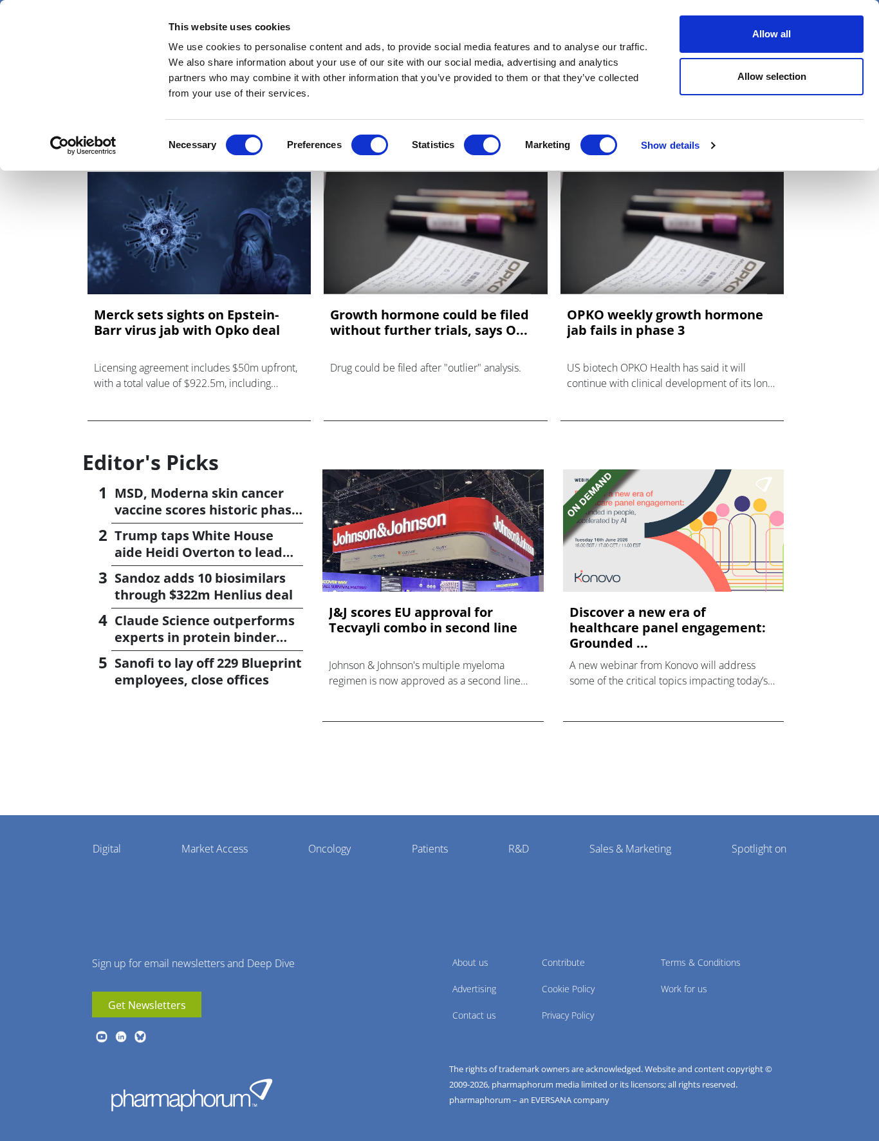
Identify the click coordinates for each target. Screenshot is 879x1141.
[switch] (369, 145)
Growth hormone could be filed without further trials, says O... (429, 322)
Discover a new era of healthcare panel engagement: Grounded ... (667, 628)
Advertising (474, 989)
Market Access (214, 849)
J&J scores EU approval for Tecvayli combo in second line (423, 620)
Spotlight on (759, 849)
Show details (670, 145)
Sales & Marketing (630, 849)
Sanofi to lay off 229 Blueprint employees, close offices (208, 671)
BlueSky (140, 1036)
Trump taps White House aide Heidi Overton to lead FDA (198, 552)
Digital (107, 849)
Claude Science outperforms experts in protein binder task (205, 637)
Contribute (563, 962)
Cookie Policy (568, 989)
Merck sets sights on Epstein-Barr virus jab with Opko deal (187, 322)
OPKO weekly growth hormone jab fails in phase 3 (665, 322)
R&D (518, 849)
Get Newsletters (147, 1005)
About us (470, 962)
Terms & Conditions (701, 962)
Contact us (474, 1015)
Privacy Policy (568, 1015)
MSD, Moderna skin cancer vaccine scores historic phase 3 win (207, 509)
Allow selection (771, 76)
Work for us (684, 989)
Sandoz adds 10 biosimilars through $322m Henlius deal (204, 586)
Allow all (771, 33)
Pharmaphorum (192, 1094)
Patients (430, 849)
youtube (101, 1036)
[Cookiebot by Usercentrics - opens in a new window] (83, 145)
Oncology (329, 849)
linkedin (121, 1036)
